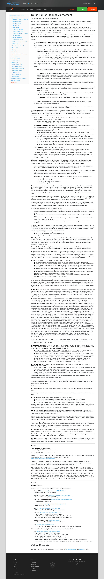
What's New (71, 9)
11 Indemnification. (36, 251)
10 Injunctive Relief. (36, 247)
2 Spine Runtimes (15, 27)
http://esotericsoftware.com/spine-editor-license (43, 458)
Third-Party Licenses (15, 80)
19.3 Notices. (34, 397)
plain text (81, 549)
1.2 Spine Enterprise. (39, 61)
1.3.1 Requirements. (42, 87)
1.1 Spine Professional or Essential (20, 19)
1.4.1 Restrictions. (41, 106)
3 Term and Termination (16, 37)
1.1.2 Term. (39, 55)
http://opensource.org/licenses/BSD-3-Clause (51, 512)
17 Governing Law (15, 72)
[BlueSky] (93, 3)
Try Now (82, 9)
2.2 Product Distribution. (40, 125)
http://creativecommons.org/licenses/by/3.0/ (59, 495)
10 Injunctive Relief (15, 58)
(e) (34, 271)
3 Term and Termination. (37, 160)
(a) (37, 121)
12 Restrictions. (35, 260)
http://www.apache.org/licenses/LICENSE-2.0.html (52, 491)
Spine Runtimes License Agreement (18, 78)
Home (24, 3)
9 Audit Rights (14, 56)
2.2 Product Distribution (17, 31)
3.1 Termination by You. (40, 166)
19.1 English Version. (36, 388)
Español (85, 3)
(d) (34, 221)
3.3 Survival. (37, 176)
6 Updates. (34, 202)
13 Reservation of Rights (16, 64)
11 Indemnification (15, 60)
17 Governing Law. (36, 364)
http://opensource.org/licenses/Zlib (45, 524)
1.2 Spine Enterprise (16, 21)
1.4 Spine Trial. (38, 101)
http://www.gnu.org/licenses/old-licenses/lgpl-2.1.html (52, 504)
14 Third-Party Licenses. (37, 289)
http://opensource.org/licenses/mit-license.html (48, 508)
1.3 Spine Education (16, 23)
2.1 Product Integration (17, 29)
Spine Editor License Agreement (17, 15)
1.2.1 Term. (39, 69)
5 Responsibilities (15, 47)
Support (43, 3)
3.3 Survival (15, 43)
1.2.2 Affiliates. (40, 73)
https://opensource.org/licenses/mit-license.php (48, 531)
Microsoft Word (72, 549)
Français (90, 3)
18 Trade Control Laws (16, 74)
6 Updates (13, 49)
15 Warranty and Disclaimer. (38, 298)
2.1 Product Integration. (40, 117)
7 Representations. (36, 208)
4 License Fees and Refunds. (38, 185)
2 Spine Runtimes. (36, 110)
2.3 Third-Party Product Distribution (20, 33)
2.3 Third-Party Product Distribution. (43, 135)
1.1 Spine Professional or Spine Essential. (45, 42)
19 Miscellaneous (15, 76)
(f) (34, 274)
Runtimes (38, 9)
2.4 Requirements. (39, 147)
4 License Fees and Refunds (17, 45)
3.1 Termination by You (17, 39)
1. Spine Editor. (35, 488)
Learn (45, 9)
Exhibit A (33, 445)
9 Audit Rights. (35, 237)
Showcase (30, 9)
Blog (15, 564)
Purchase (92, 9)
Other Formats (14, 82)
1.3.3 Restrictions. (41, 97)
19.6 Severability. (35, 422)
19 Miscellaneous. (36, 386)
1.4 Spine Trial (15, 25)
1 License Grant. (35, 34)
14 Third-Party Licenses (16, 66)
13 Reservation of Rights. (38, 279)
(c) (37, 144)
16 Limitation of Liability (16, 70)
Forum (36, 3)
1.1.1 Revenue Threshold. (43, 49)
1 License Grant (15, 17)
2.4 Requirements (16, 35)
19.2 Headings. (35, 393)
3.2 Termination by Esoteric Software (20, 41)
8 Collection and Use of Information (19, 54)
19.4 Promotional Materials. (38, 410)
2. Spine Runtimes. (36, 529)
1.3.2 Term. (39, 93)
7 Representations (15, 52)
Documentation (35, 566)
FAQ (50, 9)
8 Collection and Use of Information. (40, 225)
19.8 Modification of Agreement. (39, 434)
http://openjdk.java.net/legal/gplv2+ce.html (61, 499)
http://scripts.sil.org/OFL (54, 520)
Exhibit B (33, 482)
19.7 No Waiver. (35, 429)
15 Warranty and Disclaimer (17, 68)
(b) (37, 122)
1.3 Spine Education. (39, 81)
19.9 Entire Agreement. (37, 438)
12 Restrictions (14, 62)
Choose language (20, 574)
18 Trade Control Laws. (37, 380)
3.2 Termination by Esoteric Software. (44, 170)
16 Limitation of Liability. (37, 345)
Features (22, 9)
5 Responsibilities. (36, 196)
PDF (66, 549)
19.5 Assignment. (35, 416)
